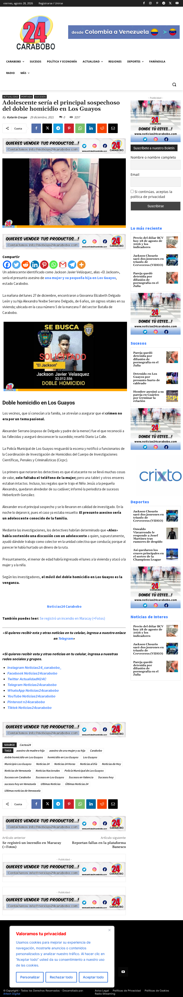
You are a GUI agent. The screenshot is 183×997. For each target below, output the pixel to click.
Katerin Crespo (17, 117)
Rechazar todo (61, 977)
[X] (170, 3)
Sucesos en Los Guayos (50, 777)
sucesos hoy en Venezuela (20, 784)
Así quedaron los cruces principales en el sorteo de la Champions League (148, 554)
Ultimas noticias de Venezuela (22, 790)
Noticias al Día (88, 764)
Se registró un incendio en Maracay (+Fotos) (72, 618)
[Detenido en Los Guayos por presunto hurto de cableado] (172, 378)
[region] (62, 956)
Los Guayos (90, 757)
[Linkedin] (91, 128)
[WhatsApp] (80, 128)
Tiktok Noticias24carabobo (29, 708)
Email (135, 174)
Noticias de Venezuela (17, 770)
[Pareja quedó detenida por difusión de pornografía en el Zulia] (172, 278)
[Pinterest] (157, 3)
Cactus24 (25, 745)
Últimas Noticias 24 (76, 784)
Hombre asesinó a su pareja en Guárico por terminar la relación (148, 396)
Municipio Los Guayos (17, 764)
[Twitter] (16, 264)
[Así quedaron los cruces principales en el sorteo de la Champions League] (172, 554)
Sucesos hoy (105, 777)
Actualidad (10, 96)
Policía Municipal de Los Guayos (83, 770)
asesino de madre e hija (30, 750)
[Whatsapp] (53, 264)
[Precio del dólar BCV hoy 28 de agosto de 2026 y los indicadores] (172, 242)
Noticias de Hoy (111, 764)
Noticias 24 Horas (64, 764)
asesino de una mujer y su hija (67, 750)
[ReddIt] (102, 128)
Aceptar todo (93, 977)
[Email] (113, 128)
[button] (174, 84)
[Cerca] (109, 930)
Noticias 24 (42, 764)
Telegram (65, 638)
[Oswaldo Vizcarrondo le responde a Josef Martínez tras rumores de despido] (172, 533)
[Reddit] (25, 264)
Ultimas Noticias (50, 784)
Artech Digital (11, 993)
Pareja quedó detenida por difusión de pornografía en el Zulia (145, 280)
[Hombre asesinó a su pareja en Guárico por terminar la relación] (172, 396)
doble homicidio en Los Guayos (23, 757)
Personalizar (30, 977)
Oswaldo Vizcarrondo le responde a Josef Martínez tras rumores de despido (148, 535)
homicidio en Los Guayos (62, 757)
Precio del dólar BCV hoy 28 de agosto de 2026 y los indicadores (148, 242)
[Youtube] (177, 3)
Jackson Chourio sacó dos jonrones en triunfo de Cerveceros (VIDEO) (148, 260)
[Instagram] (150, 3)
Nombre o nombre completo (153, 157)
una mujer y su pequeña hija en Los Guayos (80, 277)
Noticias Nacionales (48, 770)
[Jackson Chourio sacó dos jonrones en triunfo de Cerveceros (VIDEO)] (172, 260)
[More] (81, 264)
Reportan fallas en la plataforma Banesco (99, 845)
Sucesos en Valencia (81, 777)
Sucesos (40, 96)
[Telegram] (164, 3)
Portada (26, 96)
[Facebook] (144, 3)
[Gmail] (63, 264)
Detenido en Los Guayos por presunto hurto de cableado (146, 378)
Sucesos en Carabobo (17, 777)
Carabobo (96, 750)
